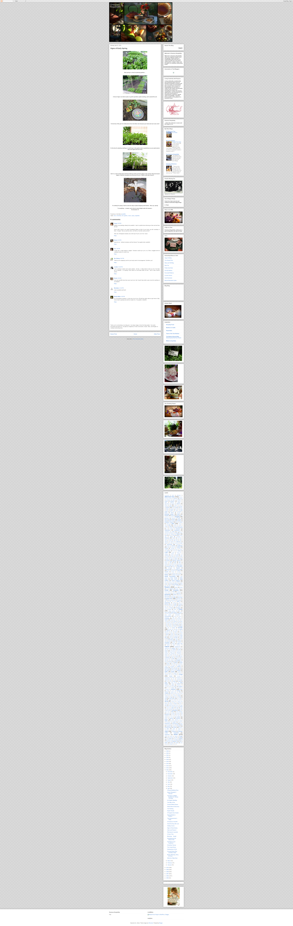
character (179, 531)
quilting (178, 670)
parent (180, 654)
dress (170, 564)
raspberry (166, 674)
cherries (181, 532)
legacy (176, 629)
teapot (166, 719)
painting (166, 654)
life (180, 630)
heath (174, 606)
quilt (180, 669)
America (181, 498)
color (170, 543)
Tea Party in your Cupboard (171, 842)
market (170, 637)
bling (178, 515)
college (166, 543)
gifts (174, 597)
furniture (166, 593)
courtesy (181, 549)
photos (166, 661)
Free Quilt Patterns (169, 272)
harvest (167, 605)
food (176, 587)
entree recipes (179, 569)
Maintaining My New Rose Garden (173, 337)
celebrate (171, 528)
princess (174, 665)
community (169, 544)
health (179, 605)
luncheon (181, 634)
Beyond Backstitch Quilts (170, 280)
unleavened (167, 730)
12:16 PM (121, 288)
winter (166, 742)
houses (166, 620)
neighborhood (167, 648)
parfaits (166, 656)
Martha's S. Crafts (170, 327)
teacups (178, 718)
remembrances (167, 678)
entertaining (167, 569)
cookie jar (173, 547)
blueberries (174, 518)
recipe (181, 674)
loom (178, 633)
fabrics (174, 573)
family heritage (173, 577)
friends (166, 590)
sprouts (172, 701)
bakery (181, 507)
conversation (167, 545)
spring (133, 215)
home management (169, 613)
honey (180, 616)
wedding (181, 738)
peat (176, 657)
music (173, 643)
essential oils (173, 570)
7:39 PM (118, 248)
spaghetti (170, 699)
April (169, 788)
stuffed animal (171, 705)
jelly (166, 625)
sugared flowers (174, 706)
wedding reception (170, 740)
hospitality (167, 618)
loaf (175, 633)
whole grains (168, 741)
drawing (166, 564)
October (170, 775)
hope (173, 617)
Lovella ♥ (116, 267)
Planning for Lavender (172, 832)
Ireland (178, 622)
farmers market (171, 581)
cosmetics (179, 548)
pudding (179, 666)
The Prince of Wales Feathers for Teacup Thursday (172, 797)
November (170, 773)
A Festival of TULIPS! (172, 821)
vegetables (137, 215)
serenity (167, 690)
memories (170, 639)
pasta (177, 656)
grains (178, 601)
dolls (180, 562)
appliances (172, 502)
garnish (180, 594)
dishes (180, 561)
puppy (176, 667)
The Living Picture (171, 847)
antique (166, 501)
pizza (172, 662)
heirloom (179, 606)
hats (175, 605)
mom (165, 641)
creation (172, 553)
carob (181, 526)
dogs (175, 562)
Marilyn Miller (117, 296)
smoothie (174, 695)
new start (179, 648)
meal (167, 638)
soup (166, 698)
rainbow (169, 673)
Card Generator (168, 278)
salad (166, 682)
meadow (181, 637)
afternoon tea (169, 497)
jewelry (170, 625)
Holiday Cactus (171, 825)
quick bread (167, 669)
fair (177, 573)
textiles (174, 722)
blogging (177, 516)
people (180, 657)
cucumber (168, 556)
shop (180, 692)
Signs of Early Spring (172, 828)
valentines (179, 730)
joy (178, 625)
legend (181, 629)
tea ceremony (179, 711)
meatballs (172, 638)
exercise (166, 573)
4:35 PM (123, 296)
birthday (166, 515)
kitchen (181, 626)
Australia (166, 506)
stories (175, 703)
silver (174, 694)
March (169, 860)
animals (179, 499)
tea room (173, 714)
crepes (172, 555)
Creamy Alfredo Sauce (172, 804)
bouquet (179, 519)
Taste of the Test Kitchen (172, 333)
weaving (175, 738)
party (173, 656)
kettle (167, 626)
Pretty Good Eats (169, 268)
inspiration (181, 621)
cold (180, 540)
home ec (181, 612)
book (179, 518)
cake (169, 525)
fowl (167, 588)
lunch (176, 634)
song (180, 697)
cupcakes (177, 556)
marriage (175, 637)
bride (177, 522)
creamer (166, 553)
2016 (167, 759)
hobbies (175, 609)
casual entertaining (178, 527)
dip (175, 561)
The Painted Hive (169, 260)
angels (173, 499)
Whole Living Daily (171, 340)
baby (177, 507)
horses (179, 617)
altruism (175, 498)
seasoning (179, 687)
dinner (171, 561)
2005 (167, 878)
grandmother (167, 602)
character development (169, 532)
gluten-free (178, 598)
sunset (168, 707)
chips (170, 535)
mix (180, 639)
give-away (180, 597)
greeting (166, 604)
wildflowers (174, 741)
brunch (181, 522)
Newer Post (113, 334)
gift (171, 597)
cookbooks (180, 545)
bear (175, 511)
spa (165, 699)
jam (173, 623)
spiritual (175, 699)
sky (170, 695)
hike (165, 609)
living (172, 633)
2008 (167, 871)
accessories (167, 495)
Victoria (166, 736)
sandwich (179, 683)
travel (179, 726)
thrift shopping (168, 724)
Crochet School (168, 275)
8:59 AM (119, 278)
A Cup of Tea (170, 834)
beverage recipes (169, 514)
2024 (167, 753)
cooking (166, 548)
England (178, 568)
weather (170, 738)
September (170, 778)
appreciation (167, 503)
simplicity (166, 695)
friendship (119, 215)
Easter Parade (170, 810)
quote (172, 671)
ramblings (175, 673)
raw (171, 674)
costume (166, 549)
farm (165, 581)
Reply (115, 235)
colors (181, 543)
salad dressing (174, 682)
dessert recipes (176, 560)
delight (171, 558)
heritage (178, 607)
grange (174, 602)
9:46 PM (121, 267)
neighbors (173, 648)
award (173, 507)
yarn (174, 744)
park (170, 656)
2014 (167, 763)
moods (169, 641)
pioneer (181, 661)
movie (174, 642)
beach (171, 510)
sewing (178, 690)
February (170, 862)
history (169, 609)
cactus (179, 523)
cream (173, 552)
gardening (167, 594)
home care (167, 612)
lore (182, 633)
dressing (179, 564)
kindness (175, 626)
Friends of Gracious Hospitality (171, 164)
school (166, 686)
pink (177, 661)
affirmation (179, 495)
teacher (166, 718)
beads (177, 510)
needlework (177, 646)
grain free (171, 601)
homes (175, 616)
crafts (166, 552)
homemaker (177, 614)
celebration (177, 528)
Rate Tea (167, 265)
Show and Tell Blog (169, 262)
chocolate (175, 535)
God (165, 600)
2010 (167, 867)
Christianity (178, 536)
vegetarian (167, 734)
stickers (174, 702)
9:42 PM (122, 258)
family (166, 574)
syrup (176, 709)
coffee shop (175, 540)
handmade (181, 604)
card (174, 526)
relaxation (172, 677)
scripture (180, 686)
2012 (167, 767)
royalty (179, 681)
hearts (170, 606)
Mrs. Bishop (117, 258)
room (167, 681)
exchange (179, 571)
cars (167, 527)
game (170, 593)
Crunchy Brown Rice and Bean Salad (172, 852)
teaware (181, 720)
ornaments (179, 653)
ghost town (179, 596)
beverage (179, 512)
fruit (122, 215)
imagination (175, 621)
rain (165, 673)
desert (176, 558)
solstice (175, 697)
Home (135, 334)
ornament (166, 653)
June (169, 784)
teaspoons (176, 720)
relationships (167, 677)
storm (180, 703)
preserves (168, 665)
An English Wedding (172, 800)
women (171, 742)
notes (166, 649)
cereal (173, 531)
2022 (167, 755)
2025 (167, 751)
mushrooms (167, 643)
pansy (175, 654)
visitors (172, 737)
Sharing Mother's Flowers (171, 815)
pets (173, 658)
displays (166, 562)
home (179, 610)
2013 (167, 765)
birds (178, 514)
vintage (181, 736)
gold (168, 600)
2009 (167, 869)
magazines (177, 635)
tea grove (168, 713)
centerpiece (177, 530)
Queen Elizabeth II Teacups (171, 793)
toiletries (168, 726)
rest (173, 678)
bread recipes (172, 520)
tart (180, 710)
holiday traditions (171, 610)
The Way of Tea (171, 802)
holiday (181, 609)
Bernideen (116, 288)
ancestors (168, 499)
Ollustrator (151, 923)
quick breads (174, 669)
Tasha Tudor (167, 711)
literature (167, 633)
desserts (166, 561)
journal (174, 625)
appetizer (179, 501)
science (170, 686)
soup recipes (172, 698)
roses (174, 681)
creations (178, 553)
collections (178, 541)
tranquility (174, 726)
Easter (166, 565)
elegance (173, 566)
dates (171, 557)
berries (172, 512)
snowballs (166, 697)
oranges (166, 652)
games (174, 593)
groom (171, 604)
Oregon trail (172, 652)
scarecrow (179, 685)
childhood (172, 534)
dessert (168, 560)
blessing (173, 515)
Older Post (157, 334)
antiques (172, 501)
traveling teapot (168, 727)
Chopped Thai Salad (176, 142)
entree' (168, 570)
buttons (167, 523)
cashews (171, 527)
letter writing (175, 630)
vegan (166, 731)
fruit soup (179, 591)
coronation (173, 548)
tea (172, 711)
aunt (180, 505)
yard (167, 744)
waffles (176, 737)
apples (166, 502)
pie (173, 661)
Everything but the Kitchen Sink (171, 839)
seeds (181, 689)
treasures (181, 727)
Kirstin (115, 278)
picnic (170, 661)
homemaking (168, 616)
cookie (168, 547)
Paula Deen (169, 330)
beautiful (179, 511)
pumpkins (172, 667)
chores (171, 536)
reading (175, 674)
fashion (178, 581)
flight (170, 584)
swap (177, 707)
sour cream (179, 698)
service (173, 690)
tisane (177, 724)
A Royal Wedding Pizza (172, 790)
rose (170, 681)
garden (178, 593)
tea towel (171, 717)
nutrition (174, 649)
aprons (178, 503)
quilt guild (167, 670)
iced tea (170, 621)
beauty (166, 512)
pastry (181, 656)
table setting (168, 710)
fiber (166, 584)
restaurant (179, 678)
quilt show (173, 670)
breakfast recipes (169, 522)
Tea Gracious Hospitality (172, 154)
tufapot (179, 728)
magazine (171, 635)
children (178, 534)
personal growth (168, 658)
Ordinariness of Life (172, 849)
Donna (115, 240)
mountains (167, 642)
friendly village (178, 588)
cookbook (173, 545)
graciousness (173, 600)
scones (174, 686)
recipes (170, 676)
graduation (179, 600)
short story (177, 693)
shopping (167, 693)
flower (169, 585)
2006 (167, 875)
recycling (178, 676)
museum (179, 642)
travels (174, 727)
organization (178, 652)
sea (168, 687)
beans (171, 511)
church (173, 538)
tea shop (177, 715)
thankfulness (167, 723)
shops (172, 693)
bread (166, 520)
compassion (178, 544)
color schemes (175, 543)
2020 (167, 757)
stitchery (179, 702)
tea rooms (178, 714)
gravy (180, 602)
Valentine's (173, 730)
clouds (176, 539)
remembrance (178, 677)
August (169, 780)
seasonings (167, 689)
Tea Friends (175, 132)
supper (172, 707)
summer (181, 706)
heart (165, 606)
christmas (167, 538)
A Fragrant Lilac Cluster (173, 812)
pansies (170, 654)
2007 (167, 873)
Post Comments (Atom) (138, 339)
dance (167, 557)
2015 (167, 761)
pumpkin (166, 667)
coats (166, 540)
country (176, 549)
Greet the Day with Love (173, 823)
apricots (172, 503)
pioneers (167, 662)
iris (182, 622)
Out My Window (168, 270)
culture (172, 556)
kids (171, 626)
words (181, 742)
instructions (168, 622)
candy (170, 526)
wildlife (180, 741)
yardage (170, 744)
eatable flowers (172, 565)
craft (174, 550)
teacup (171, 718)
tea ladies (173, 713)
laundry (173, 627)
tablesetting (174, 710)
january (181, 623)
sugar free (168, 706)
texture (179, 722)
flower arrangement (177, 585)
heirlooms (166, 607)
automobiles (180, 506)
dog (171, 562)
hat (171, 605)
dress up (174, 564)
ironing (170, 623)
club (180, 539)
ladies (168, 627)
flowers (167, 587)
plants (175, 662)
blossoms (167, 518)
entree (173, 569)
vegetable (174, 731)
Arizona (166, 505)
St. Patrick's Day (179, 701)
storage (170, 703)
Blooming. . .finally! (171, 836)
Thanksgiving (175, 723)
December (170, 771)
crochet (176, 555)
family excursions (170, 576)
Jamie (177, 623)
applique (178, 502)
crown (181, 555)
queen (180, 667)
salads (173, 683)
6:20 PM (119, 223)
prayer (176, 663)
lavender (180, 627)
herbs (171, 607)
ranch (180, 673)
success (177, 705)
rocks (181, 680)
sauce (172, 685)
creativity (167, 555)
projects (166, 666)
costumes (171, 549)
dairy (182, 556)
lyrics (167, 635)
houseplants (179, 618)
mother (173, 641)
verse (176, 734)
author (170, 506)
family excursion (176, 574)
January (170, 864)
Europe (172, 571)
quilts (166, 671)
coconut (169, 540)
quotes (179, 671)
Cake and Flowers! (171, 830)
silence (169, 694)
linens (175, 632)
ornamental (172, 653)
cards (178, 526)
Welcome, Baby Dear (172, 858)
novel (170, 649)
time (174, 724)
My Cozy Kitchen (170, 140)
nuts (179, 649)
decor (115, 215)
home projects (178, 613)
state (170, 702)
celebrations (167, 530)
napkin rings (180, 643)
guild (176, 604)
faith (180, 573)
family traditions (176, 580)
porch (173, 663)
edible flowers (179, 565)
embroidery (180, 566)
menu (176, 639)
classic (166, 539)
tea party (178, 713)
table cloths (180, 709)
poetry (168, 663)
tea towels (177, 717)
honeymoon (167, 617)
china (166, 535)
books (173, 519)
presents (181, 663)
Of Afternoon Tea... (171, 131)
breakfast (179, 520)
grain (165, 601)
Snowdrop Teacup (171, 845)
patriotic (167, 657)
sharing (166, 692)
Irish (166, 623)
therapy (181, 723)
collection (172, 541)
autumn (168, 507)
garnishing (167, 596)
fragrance (172, 588)
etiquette (166, 571)
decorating (166, 558)
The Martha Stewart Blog (172, 336)
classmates (171, 539)
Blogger (160, 923)
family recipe (174, 579)
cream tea (179, 552)
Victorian (171, 736)
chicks (167, 534)
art (170, 505)
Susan (115, 223)
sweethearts (170, 709)
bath (167, 510)
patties (172, 657)
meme (176, 638)
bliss (182, 515)
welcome (177, 740)
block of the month (169, 516)
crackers (168, 550)
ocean (166, 651)
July (182, 625)
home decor (174, 612)
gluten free (169, 598)
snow (179, 695)
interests (173, 622)
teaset (171, 720)
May (169, 786)
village (176, 736)
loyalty (172, 634)
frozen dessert (167, 591)
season (172, 687)
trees (168, 728)
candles (166, 526)
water (166, 738)
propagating (172, 666)
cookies (178, 547)
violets (168, 737)
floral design (175, 584)
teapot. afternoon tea (176, 719)
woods (176, 742)
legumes (168, 630)
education (168, 566)
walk (180, 737)
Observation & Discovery (173, 806)
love (167, 634)
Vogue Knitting (168, 258)
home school (168, 614)
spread (179, 699)
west (182, 740)
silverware (179, 694)
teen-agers (168, 722)
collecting (166, 541)
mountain (179, 641)
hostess (173, 618)
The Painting (170, 808)
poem (181, 662)
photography (178, 660)
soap (171, 697)
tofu (182, 724)
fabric (170, 573)
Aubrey (175, 505)
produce (179, 665)
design (181, 558)
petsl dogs (179, 658)
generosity (173, 596)
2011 (167, 769)
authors (175, 506)
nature (129, 215)
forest (181, 587)
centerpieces (167, 531)
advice (173, 495)
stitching (166, 703)
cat (167, 528)
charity (176, 532)
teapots (166, 720)
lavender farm (171, 629)
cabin (172, 523)
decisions (175, 557)
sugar (181, 705)
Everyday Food (170, 324)
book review (167, 519)
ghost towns (167, 597)
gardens (126, 215)
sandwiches (167, 685)
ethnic (178, 570)
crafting (179, 550)
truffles (174, 728)
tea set (172, 715)
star (166, 702)
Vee (115, 248)
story (166, 705)
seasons (173, 689)
